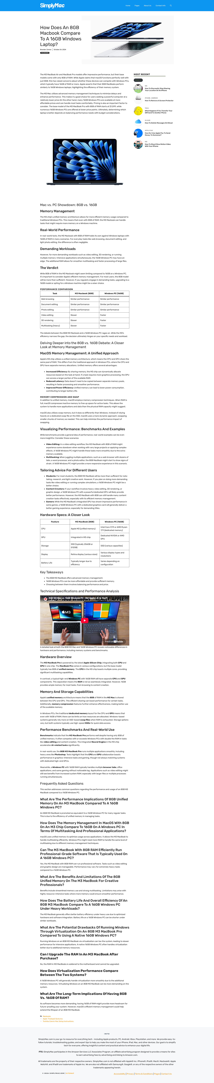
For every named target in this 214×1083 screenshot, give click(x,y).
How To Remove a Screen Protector (159, 101)
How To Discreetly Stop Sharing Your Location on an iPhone (157, 89)
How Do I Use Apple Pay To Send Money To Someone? (157, 134)
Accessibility (119, 1074)
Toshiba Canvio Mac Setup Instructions (58, 1021)
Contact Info (161, 6)
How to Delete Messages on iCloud (159, 123)
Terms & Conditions (144, 1074)
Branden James (45, 50)
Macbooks (44, 53)
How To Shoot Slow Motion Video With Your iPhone (158, 145)
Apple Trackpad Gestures (53, 1019)
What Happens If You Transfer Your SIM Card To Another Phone (158, 112)
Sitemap (70, 1073)
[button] (171, 5)
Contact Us (166, 1074)
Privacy (130, 1074)
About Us (147, 6)
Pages (137, 6)
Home (128, 6)
